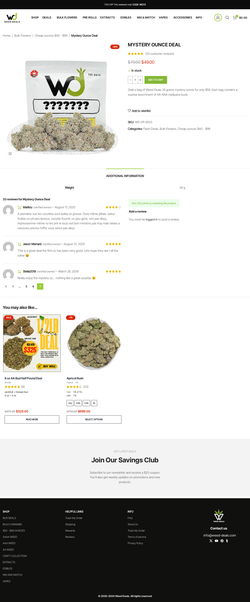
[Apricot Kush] (94, 343)
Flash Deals (150, 129)
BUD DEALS (9, 518)
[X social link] (211, 541)
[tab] (125, 174)
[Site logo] (12, 17)
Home (7, 35)
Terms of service (137, 536)
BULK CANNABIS (12, 524)
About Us (133, 524)
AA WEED (8, 549)
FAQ (130, 518)
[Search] (227, 17)
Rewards (70, 530)
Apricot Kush (75, 378)
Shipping (70, 524)
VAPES (6, 581)
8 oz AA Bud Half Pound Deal (23, 378)
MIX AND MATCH (12, 574)
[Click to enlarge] (10, 153)
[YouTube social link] (216, 541)
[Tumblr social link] (227, 541)
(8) (23, 386)
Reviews (70, 536)
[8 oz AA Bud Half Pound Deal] (32, 343)
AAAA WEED (10, 536)
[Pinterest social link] (222, 541)
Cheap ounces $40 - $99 (51, 35)
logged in (152, 219)
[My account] (218, 17)
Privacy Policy (135, 543)
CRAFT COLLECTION (15, 555)
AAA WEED (9, 543)
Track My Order (74, 518)
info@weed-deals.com (220, 535)
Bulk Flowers (22, 35)
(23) (85, 386)
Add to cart (155, 79)
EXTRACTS (9, 562)
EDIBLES (7, 568)
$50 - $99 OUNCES (14, 530)
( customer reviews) (159, 53)
